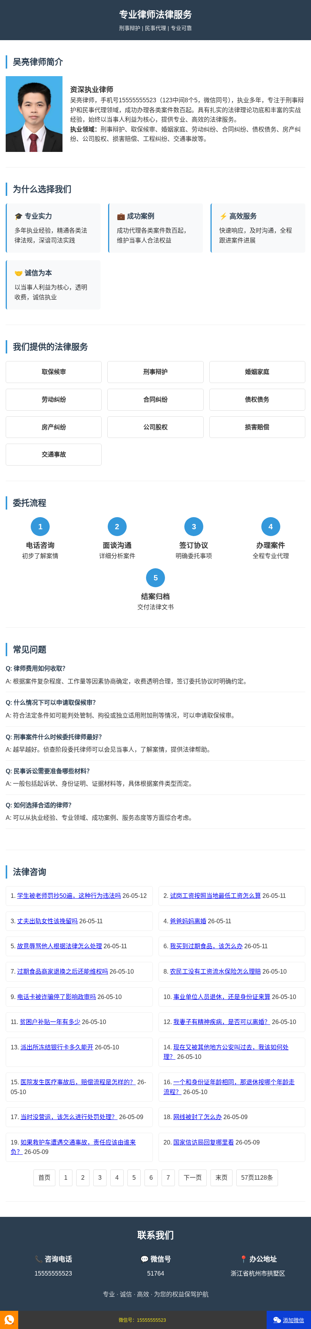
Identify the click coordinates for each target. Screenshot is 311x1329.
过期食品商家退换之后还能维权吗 (62, 971)
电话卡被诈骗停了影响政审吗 (56, 997)
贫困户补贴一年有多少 (50, 1022)
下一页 (193, 1177)
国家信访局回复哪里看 (203, 1142)
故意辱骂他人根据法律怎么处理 (59, 946)
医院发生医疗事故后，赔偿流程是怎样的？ (78, 1082)
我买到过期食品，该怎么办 (206, 946)
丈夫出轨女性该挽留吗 (47, 921)
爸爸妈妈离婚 (188, 921)
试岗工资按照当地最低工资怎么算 (215, 896)
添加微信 (293, 1320)
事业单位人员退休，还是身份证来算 (221, 997)
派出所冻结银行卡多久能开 (56, 1047)
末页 (221, 1177)
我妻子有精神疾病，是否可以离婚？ (221, 1022)
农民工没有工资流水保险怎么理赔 (215, 971)
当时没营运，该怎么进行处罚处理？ (69, 1117)
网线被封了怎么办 (197, 1117)
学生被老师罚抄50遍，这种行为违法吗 (69, 896)
